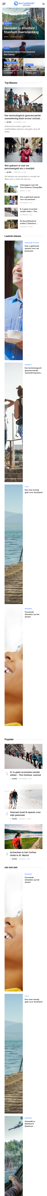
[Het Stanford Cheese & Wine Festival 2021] (34, 67)
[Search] (43, 4)
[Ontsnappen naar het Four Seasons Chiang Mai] (11, 188)
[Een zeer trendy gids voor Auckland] (14, 544)
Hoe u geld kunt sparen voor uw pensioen (32, 248)
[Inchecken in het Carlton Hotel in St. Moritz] (23, 836)
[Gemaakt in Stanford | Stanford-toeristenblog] (23, 24)
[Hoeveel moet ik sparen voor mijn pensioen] (23, 796)
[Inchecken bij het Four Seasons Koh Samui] (23, 49)
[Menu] (4, 4)
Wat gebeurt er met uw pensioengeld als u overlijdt (11, 69)
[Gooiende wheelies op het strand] (14, 666)
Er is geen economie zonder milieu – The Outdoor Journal (28, 211)
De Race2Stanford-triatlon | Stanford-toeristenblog (28, 223)
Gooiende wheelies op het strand (32, 614)
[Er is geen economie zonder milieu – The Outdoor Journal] (11, 212)
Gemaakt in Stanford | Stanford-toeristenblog (31, 1125)
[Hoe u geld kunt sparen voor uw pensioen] (11, 200)
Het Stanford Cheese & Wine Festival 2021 (32, 70)
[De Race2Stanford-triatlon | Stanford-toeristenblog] (11, 224)
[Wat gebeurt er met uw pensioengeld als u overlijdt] (12, 67)
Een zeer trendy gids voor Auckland (33, 491)
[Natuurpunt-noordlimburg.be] (24, 4)
